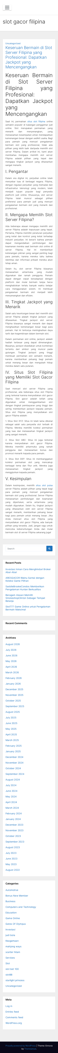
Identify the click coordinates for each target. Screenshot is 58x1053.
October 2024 (13, 768)
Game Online (13, 918)
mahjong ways (13, 946)
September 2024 (15, 774)
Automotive (12, 890)
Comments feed (14, 1017)
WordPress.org (14, 1023)
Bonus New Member (17, 895)
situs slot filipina (36, 121)
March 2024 (12, 808)
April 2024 (11, 802)
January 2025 (13, 751)
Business (11, 901)
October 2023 (13, 836)
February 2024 (14, 813)
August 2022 (13, 870)
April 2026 (11, 666)
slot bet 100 (12, 969)
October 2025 (13, 700)
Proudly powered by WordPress (21, 1045)
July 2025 (11, 717)
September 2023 (15, 841)
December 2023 (14, 824)
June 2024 (11, 791)
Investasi (10, 929)
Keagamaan (12, 940)
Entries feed (12, 1011)
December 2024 (14, 757)
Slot (8, 963)
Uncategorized (13, 43)
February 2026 (14, 678)
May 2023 (11, 864)
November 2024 (15, 762)
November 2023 (15, 830)
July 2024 (11, 785)
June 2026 (11, 655)
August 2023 (13, 847)
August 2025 (13, 712)
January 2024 (13, 819)
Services (10, 957)
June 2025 (11, 723)
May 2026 (11, 661)
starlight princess (15, 980)
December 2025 (14, 689)
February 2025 (14, 745)
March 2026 (12, 672)
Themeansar (30, 1048)
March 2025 (12, 740)
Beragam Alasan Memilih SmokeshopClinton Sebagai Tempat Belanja (25, 598)
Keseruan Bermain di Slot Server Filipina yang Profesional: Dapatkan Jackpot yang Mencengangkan (28, 57)
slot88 (9, 974)
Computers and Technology (21, 907)
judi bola (10, 935)
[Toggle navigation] (7, 7)
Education (11, 912)
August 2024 (13, 779)
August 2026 (13, 644)
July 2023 (11, 853)
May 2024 (11, 796)
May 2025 (11, 729)
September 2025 (15, 706)
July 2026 (11, 650)
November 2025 (14, 695)
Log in (9, 1006)
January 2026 (13, 683)
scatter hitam (13, 952)
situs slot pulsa (44, 485)
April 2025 (11, 734)
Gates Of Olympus (16, 924)
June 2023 (11, 858)
